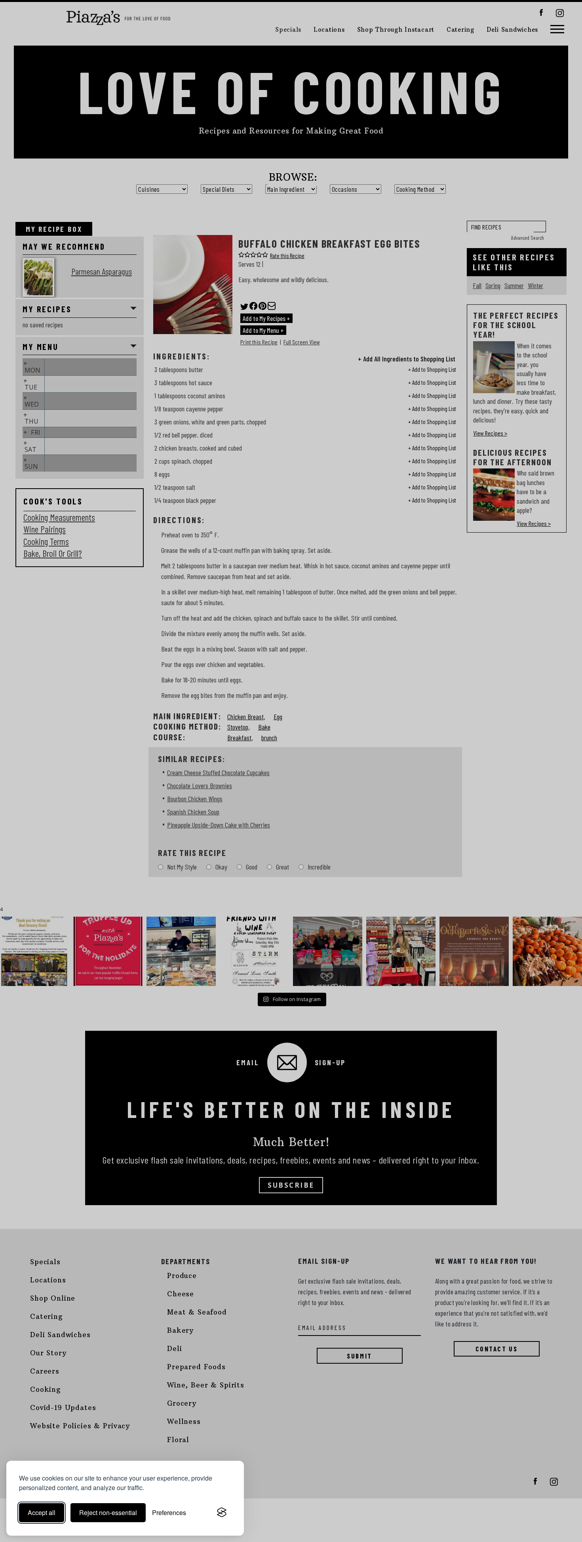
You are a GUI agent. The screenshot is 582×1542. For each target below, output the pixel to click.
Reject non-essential (108, 1512)
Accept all (41, 1512)
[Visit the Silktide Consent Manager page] (221, 1512)
